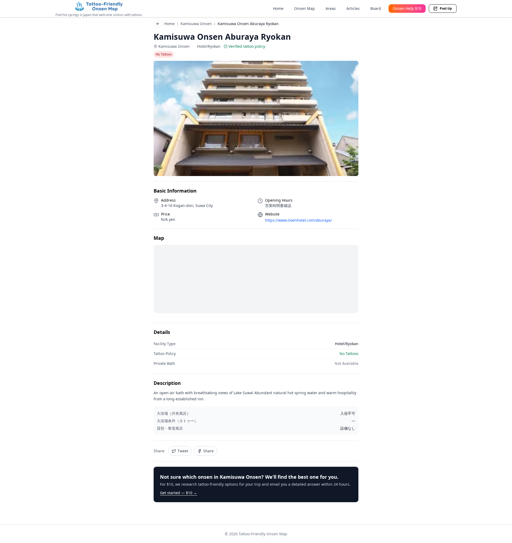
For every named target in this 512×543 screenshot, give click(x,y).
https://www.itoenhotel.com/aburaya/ (298, 220)
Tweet (183, 450)
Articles (353, 8)
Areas (331, 8)
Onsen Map (304, 8)
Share (208, 450)
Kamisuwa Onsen (196, 23)
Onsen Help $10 (407, 8)
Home (278, 8)
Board (375, 8)
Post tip (446, 8)
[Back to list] (158, 23)
